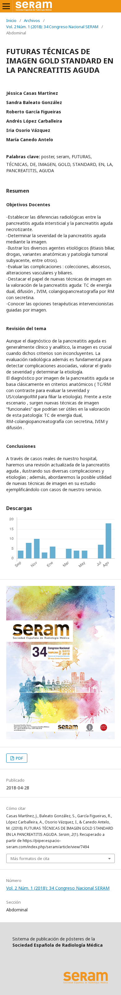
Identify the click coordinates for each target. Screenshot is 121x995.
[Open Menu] (6, 6)
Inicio (11, 20)
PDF (19, 758)
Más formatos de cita (30, 858)
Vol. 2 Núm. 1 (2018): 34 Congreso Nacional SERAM (52, 26)
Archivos (32, 20)
